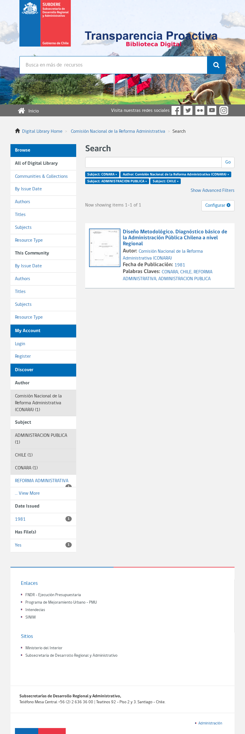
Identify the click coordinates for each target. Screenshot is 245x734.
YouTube (211, 110)
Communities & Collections (41, 176)
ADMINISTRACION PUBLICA (184, 279)
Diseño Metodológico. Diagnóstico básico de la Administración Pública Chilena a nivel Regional (175, 238)
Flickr (199, 110)
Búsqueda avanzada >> (41, 80)
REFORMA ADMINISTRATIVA (42, 483)
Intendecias (35, 610)
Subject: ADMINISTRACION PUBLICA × (117, 181)
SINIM (30, 617)
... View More (27, 493)
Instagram (223, 110)
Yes (42, 545)
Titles (20, 214)
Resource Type (29, 240)
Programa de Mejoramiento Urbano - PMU (61, 602)
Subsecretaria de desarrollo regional (45, 28)
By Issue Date (28, 189)
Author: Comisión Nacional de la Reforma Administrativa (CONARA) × (176, 174)
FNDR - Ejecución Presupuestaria (53, 595)
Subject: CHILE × (166, 181)
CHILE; (187, 272)
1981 (42, 519)
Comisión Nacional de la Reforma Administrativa (118, 131)
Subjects (23, 227)
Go (228, 162)
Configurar (215, 205)
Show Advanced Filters (213, 190)
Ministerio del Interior (43, 648)
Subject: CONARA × (102, 174)
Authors (22, 202)
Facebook (176, 110)
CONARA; (171, 272)
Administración (210, 723)
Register (23, 356)
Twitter (187, 110)
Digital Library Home (42, 131)
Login (20, 344)
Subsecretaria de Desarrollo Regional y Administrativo (71, 655)
